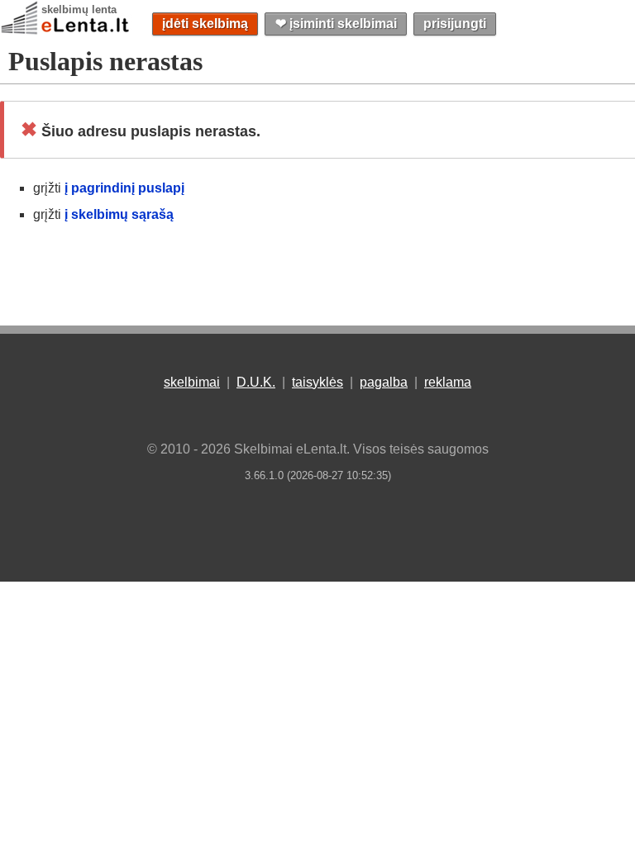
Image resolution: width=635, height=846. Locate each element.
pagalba (384, 382)
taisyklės (317, 382)
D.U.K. (255, 382)
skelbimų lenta (79, 9)
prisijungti (454, 24)
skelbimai (192, 382)
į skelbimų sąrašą (119, 214)
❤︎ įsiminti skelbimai (336, 24)
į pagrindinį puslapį (124, 188)
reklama (447, 382)
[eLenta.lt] (66, 31)
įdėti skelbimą (205, 24)
